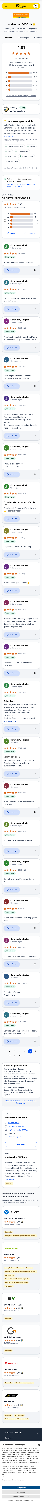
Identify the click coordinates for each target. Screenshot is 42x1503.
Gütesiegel (9, 1438)
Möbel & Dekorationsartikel (24, 1383)
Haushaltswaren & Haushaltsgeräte (17, 1279)
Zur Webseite (20, 1144)
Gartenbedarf (9, 1275)
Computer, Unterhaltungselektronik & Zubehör (20, 1235)
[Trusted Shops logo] (21, 6)
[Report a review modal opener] (34, 270)
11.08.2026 (22, 289)
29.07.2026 (22, 367)
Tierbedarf (9, 1286)
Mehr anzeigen (14, 1137)
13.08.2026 (22, 455)
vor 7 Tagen (22, 538)
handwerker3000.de (16, 1126)
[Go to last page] (20, 1055)
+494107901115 (13, 1123)
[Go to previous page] (9, 1051)
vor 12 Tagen (22, 983)
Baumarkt (9, 1183)
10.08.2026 (22, 793)
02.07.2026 (22, 405)
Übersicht (8, 37)
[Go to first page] (4, 1051)
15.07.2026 (22, 610)
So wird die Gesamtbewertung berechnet (21, 96)
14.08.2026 (22, 831)
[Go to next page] (14, 1055)
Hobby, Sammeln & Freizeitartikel (16, 1282)
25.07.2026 (22, 1022)
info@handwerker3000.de (18, 1130)
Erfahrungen (23, 37)
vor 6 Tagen (22, 253)
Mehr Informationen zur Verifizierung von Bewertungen (21, 1102)
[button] (6, 6)
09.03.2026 (22, 692)
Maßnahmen (16, 1071)
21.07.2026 (22, 328)
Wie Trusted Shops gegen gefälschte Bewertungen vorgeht (21, 185)
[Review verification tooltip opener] (33, 24)
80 (10, 1056)
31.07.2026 (22, 493)
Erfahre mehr (22, 1202)
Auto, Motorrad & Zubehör (14, 1268)
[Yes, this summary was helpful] (32, 168)
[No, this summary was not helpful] (36, 168)
